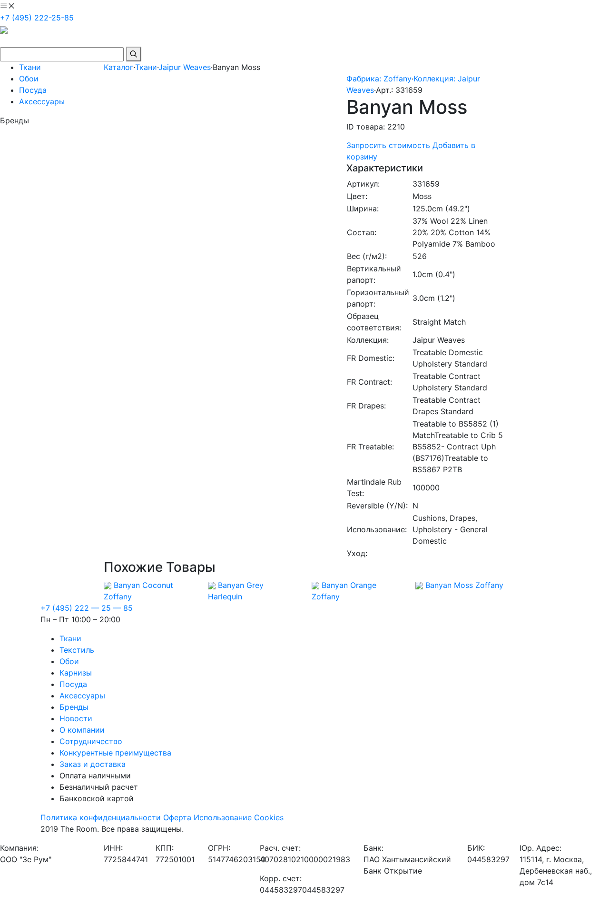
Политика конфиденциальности (100, 817)
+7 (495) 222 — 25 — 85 (86, 608)
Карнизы (75, 672)
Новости (75, 718)
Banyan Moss (449, 585)
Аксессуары (42, 101)
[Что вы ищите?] (133, 54)
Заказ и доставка (92, 764)
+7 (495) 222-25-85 (37, 17)
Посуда (33, 90)
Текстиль (76, 650)
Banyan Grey (241, 585)
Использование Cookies (239, 817)
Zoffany (118, 596)
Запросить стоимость (388, 145)
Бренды (73, 707)
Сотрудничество (90, 741)
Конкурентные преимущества (115, 752)
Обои (29, 78)
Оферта (177, 817)
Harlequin (225, 596)
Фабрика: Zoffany (379, 78)
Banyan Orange (349, 585)
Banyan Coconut (143, 585)
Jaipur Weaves (184, 67)
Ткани (30, 67)
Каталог (118, 67)
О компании (82, 730)
